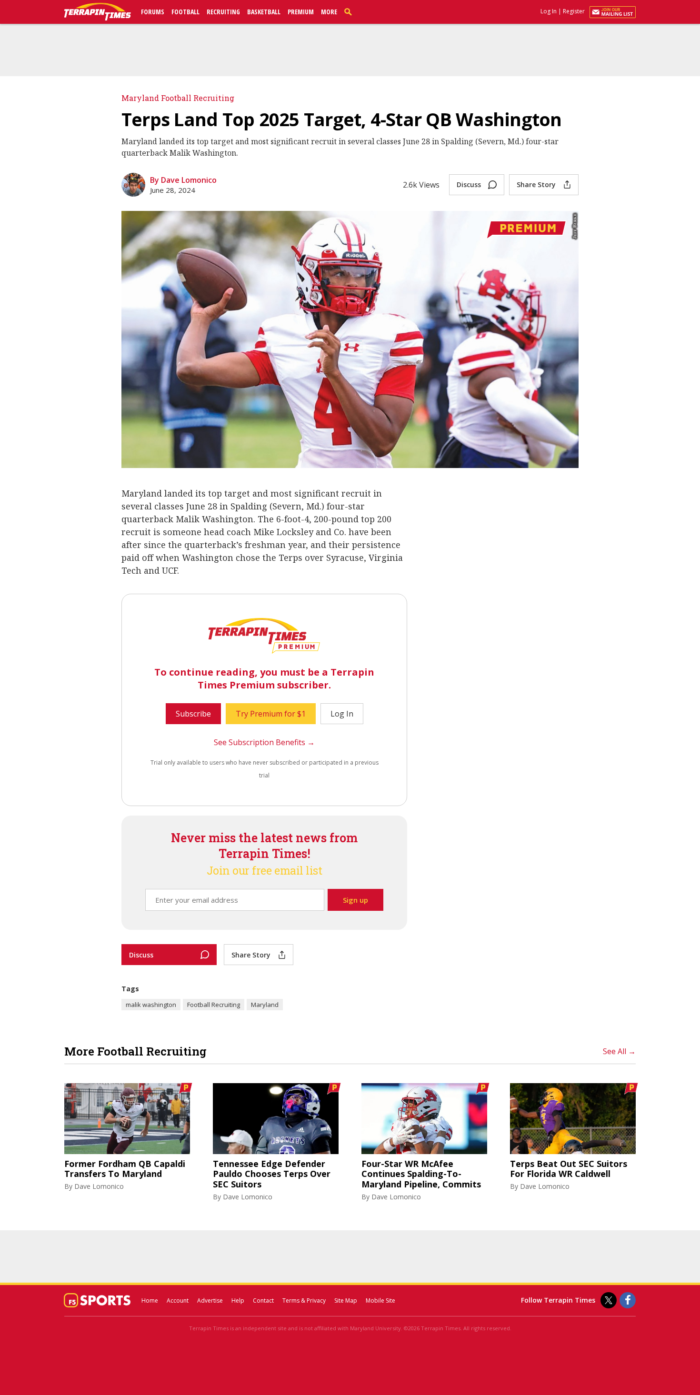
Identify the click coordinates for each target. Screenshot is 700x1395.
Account (178, 1300)
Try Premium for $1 (271, 713)
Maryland (265, 1004)
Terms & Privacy (304, 1300)
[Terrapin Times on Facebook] (628, 1300)
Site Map (345, 1300)
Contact (263, 1300)
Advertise (210, 1300)
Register (574, 11)
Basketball (263, 11)
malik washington (151, 1004)
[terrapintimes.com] (97, 12)
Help (237, 1300)
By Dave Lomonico (183, 180)
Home (149, 1300)
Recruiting (223, 11)
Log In (548, 11)
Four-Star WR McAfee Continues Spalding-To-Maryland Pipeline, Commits (421, 1174)
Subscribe (193, 713)
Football (185, 11)
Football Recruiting (213, 1004)
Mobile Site (380, 1300)
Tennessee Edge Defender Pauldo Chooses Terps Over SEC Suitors (271, 1174)
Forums (152, 11)
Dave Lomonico (99, 1186)
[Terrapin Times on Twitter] (608, 1300)
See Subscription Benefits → (264, 742)
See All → (619, 1051)
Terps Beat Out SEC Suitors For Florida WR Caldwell (568, 1169)
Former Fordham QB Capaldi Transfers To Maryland (124, 1169)
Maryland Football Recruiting (177, 98)
